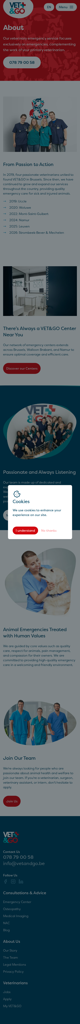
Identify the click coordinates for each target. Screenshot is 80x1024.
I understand (25, 530)
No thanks (49, 530)
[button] (40, 512)
